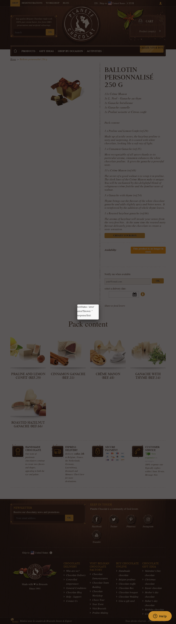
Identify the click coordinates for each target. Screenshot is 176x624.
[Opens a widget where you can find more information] (160, 616)
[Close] (99, 304)
